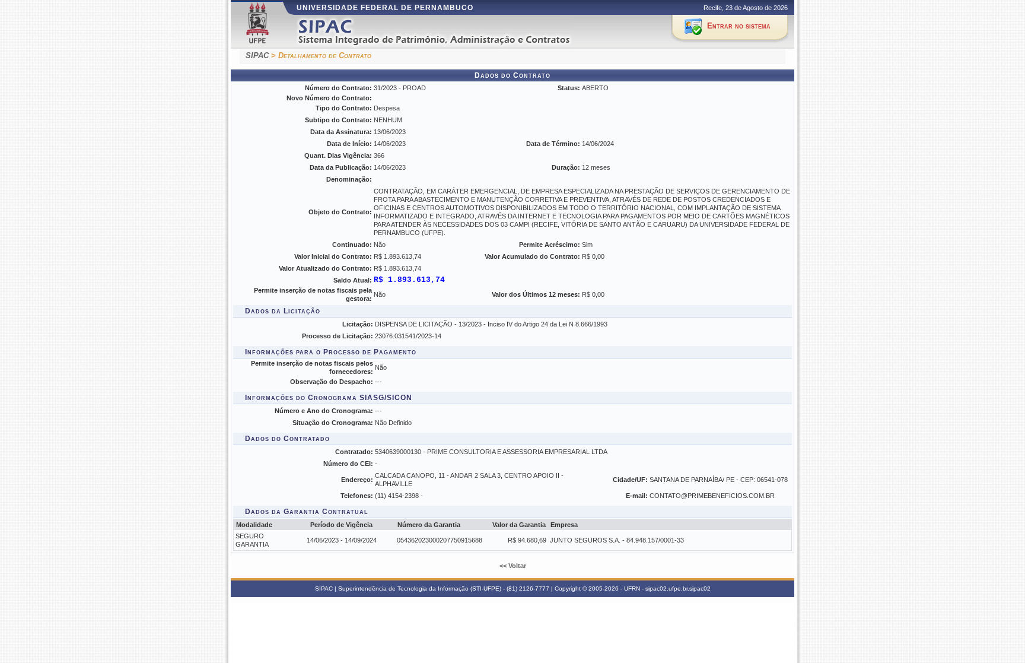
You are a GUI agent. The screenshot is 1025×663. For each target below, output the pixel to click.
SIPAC (257, 55)
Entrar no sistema (739, 25)
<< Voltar (512, 565)
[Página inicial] (449, 31)
